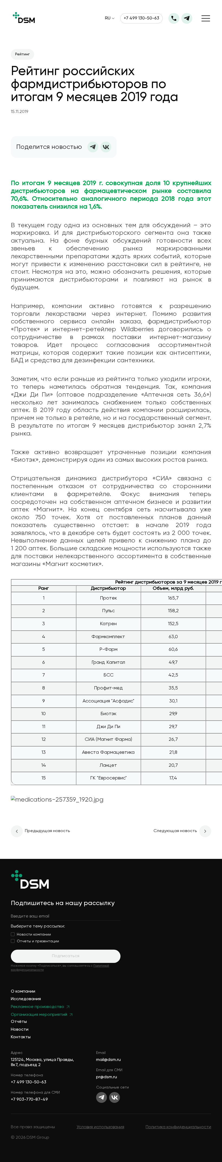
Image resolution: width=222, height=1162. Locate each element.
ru (107, 18)
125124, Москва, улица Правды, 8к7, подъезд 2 (42, 1062)
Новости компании (34, 934)
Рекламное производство (37, 1007)
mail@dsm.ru (108, 1060)
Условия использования (100, 1127)
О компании (23, 991)
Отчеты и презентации (38, 941)
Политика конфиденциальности (178, 1127)
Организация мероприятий (39, 1015)
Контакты (21, 1037)
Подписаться (65, 956)
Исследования (26, 999)
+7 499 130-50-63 (141, 18)
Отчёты (19, 1022)
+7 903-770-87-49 (29, 1099)
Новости (19, 1030)
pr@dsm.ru (106, 1077)
